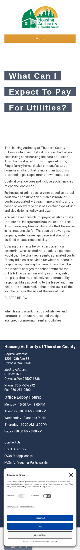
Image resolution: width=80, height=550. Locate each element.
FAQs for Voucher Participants (26, 462)
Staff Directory (15, 449)
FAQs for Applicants (18, 456)
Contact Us (12, 442)
